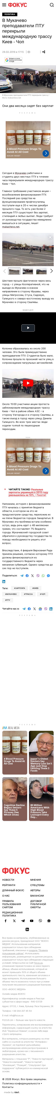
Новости (8, 879)
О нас (6, 895)
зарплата (20, 588)
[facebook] (5, 920)
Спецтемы (37, 885)
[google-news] (49, 920)
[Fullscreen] (50, 237)
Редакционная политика (12, 914)
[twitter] (14, 920)
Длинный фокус (13, 890)
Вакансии (37, 895)
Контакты (7, 1087)
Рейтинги (8, 885)
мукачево (11, 594)
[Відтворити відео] (28, 383)
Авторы (35, 890)
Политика (9, 14)
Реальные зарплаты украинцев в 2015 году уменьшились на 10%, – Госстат (28, 492)
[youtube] (31, 920)
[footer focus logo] (16, 871)
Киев (36, 588)
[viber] (40, 920)
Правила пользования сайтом (11, 904)
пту (8, 600)
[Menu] (4, 4)
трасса (29, 594)
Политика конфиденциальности (21, 1083)
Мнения (35, 879)
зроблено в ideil (11, 1092)
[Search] (51, 4)
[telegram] (23, 920)
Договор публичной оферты (38, 904)
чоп (43, 594)
